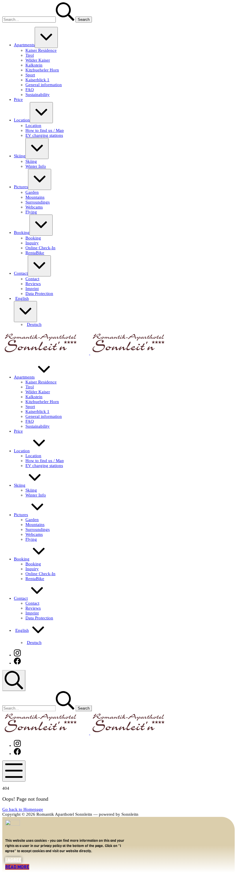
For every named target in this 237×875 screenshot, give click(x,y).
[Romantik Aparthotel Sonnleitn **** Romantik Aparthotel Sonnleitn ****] (89, 353)
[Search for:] (38, 19)
